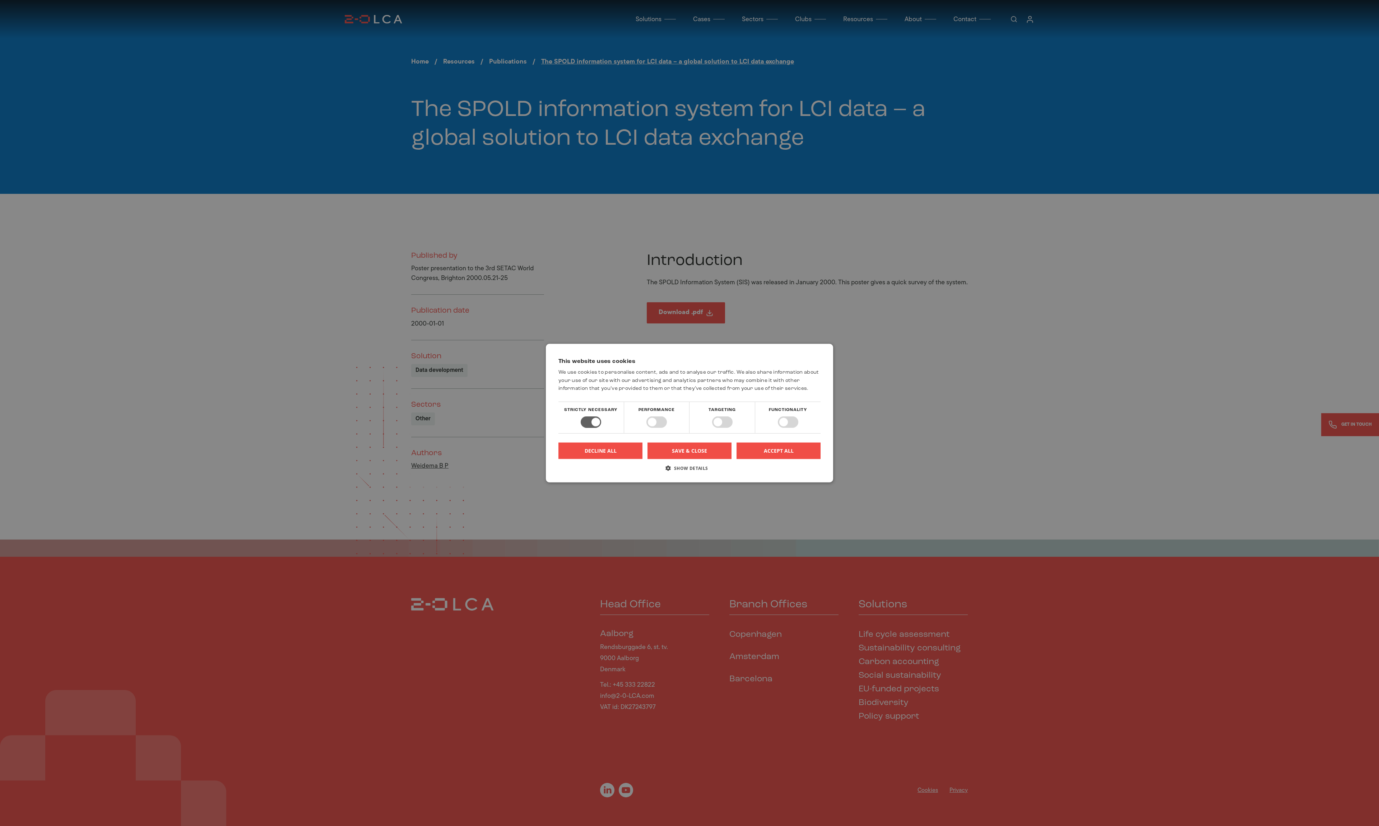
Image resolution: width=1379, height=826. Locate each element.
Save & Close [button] (689, 450)
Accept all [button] (779, 450)
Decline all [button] (601, 450)
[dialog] (689, 413)
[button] (689, 471)
